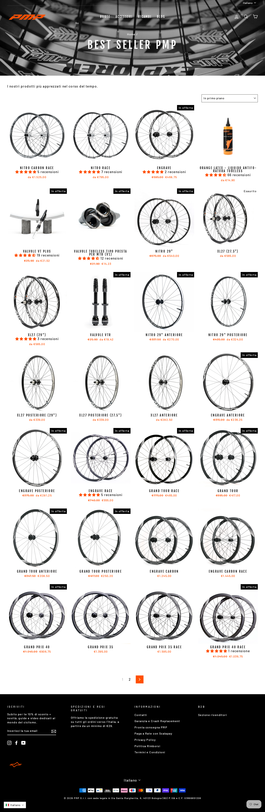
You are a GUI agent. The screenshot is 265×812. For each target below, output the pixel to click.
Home (131, 34)
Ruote (105, 17)
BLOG (161, 17)
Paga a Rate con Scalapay (153, 733)
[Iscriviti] (53, 731)
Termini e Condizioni (149, 752)
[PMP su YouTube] (23, 742)
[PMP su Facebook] (16, 742)
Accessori (124, 17)
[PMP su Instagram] (9, 742)
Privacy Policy (145, 739)
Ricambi (145, 17)
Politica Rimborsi (147, 746)
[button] (26, 172)
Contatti (140, 715)
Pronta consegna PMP (150, 727)
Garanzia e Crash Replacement (157, 721)
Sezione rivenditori (212, 715)
